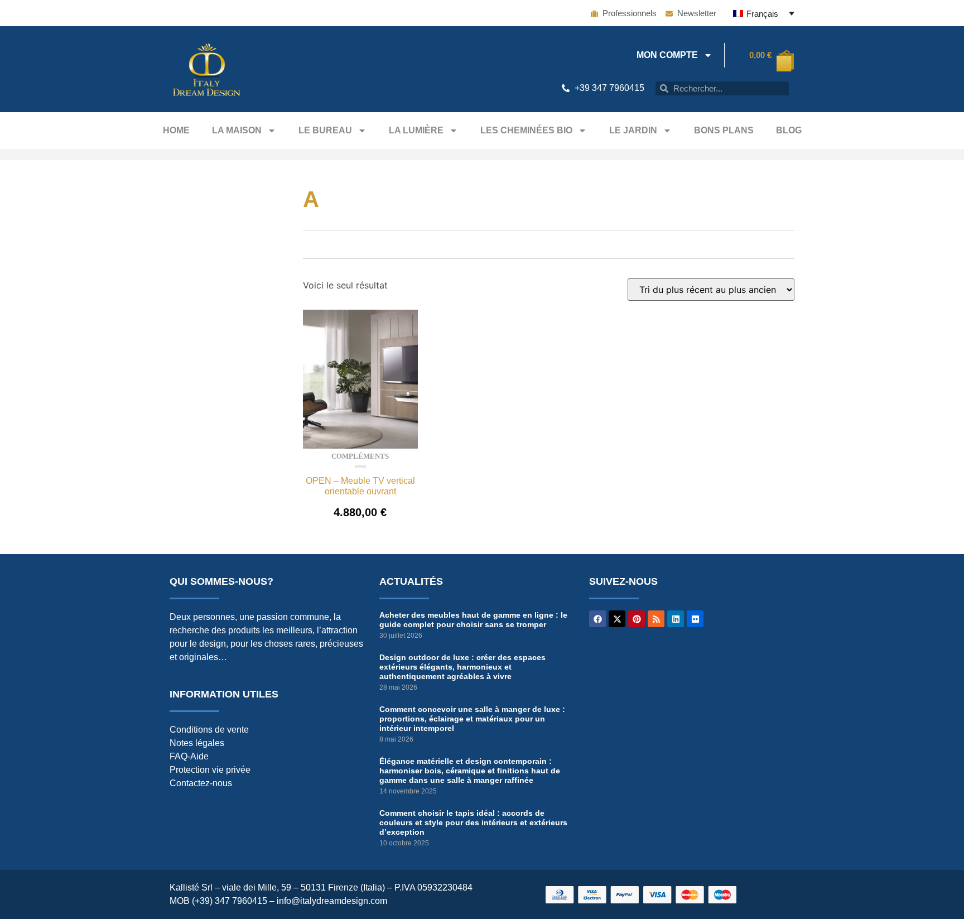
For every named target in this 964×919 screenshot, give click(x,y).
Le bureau (325, 130)
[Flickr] (695, 618)
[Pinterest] (636, 618)
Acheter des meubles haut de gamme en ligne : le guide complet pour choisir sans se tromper (473, 619)
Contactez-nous (201, 783)
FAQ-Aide (189, 756)
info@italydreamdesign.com (332, 901)
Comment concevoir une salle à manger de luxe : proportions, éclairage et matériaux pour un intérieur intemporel (472, 719)
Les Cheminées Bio (526, 130)
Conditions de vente (209, 729)
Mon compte (667, 55)
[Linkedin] (675, 618)
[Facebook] (597, 618)
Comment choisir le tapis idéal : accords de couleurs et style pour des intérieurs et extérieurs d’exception (473, 822)
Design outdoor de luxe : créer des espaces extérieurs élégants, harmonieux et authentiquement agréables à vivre (462, 667)
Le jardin (633, 130)
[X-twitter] (617, 618)
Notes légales (197, 743)
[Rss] (656, 618)
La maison (237, 130)
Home (176, 130)
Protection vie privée (210, 769)
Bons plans (724, 130)
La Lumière (416, 130)
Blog (789, 130)
